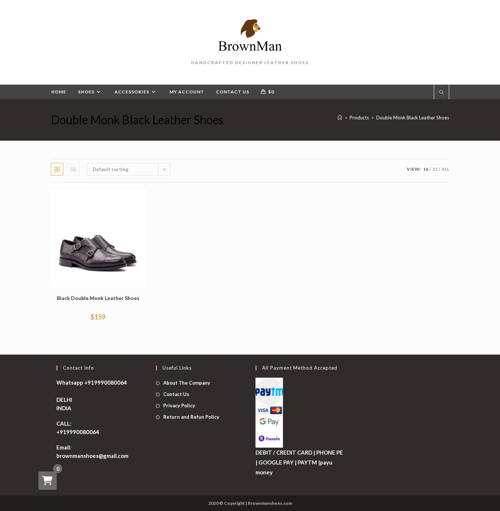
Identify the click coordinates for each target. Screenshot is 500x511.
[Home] (339, 118)
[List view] (73, 169)
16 (425, 169)
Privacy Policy (179, 405)
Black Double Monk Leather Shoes (98, 298)
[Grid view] (57, 169)
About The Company (186, 383)
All (445, 169)
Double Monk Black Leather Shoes (412, 118)
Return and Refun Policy (191, 417)
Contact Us (176, 394)
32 (434, 169)
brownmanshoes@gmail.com (92, 455)
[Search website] (441, 93)
